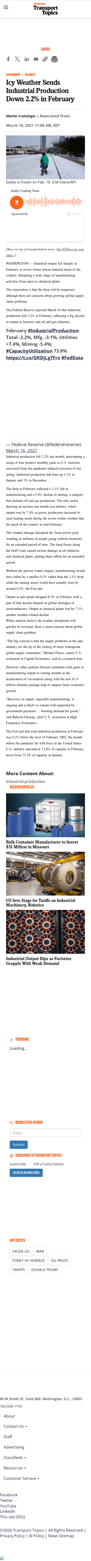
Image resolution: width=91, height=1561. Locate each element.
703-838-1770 (11, 1406)
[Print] (54, 59)
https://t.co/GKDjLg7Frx (33, 357)
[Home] (45, 9)
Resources (14, 1468)
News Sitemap (61, 1535)
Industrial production (25, 781)
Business (30, 75)
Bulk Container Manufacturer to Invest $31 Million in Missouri (42, 844)
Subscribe (18, 1164)
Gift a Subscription (48, 1164)
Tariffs (18, 1269)
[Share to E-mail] (36, 59)
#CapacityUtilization (29, 350)
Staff (8, 1436)
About (9, 1416)
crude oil (21, 1251)
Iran (40, 1251)
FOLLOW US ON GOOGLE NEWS (26, 1173)
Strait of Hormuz (28, 1260)
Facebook (8, 1495)
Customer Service (20, 1478)
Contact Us (14, 1426)
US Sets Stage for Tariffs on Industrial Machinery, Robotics (40, 902)
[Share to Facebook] (8, 59)
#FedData (72, 357)
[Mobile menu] (6, 7)
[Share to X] (17, 59)
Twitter (6, 1500)
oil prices (59, 1260)
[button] (45, 59)
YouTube (8, 1506)
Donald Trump (44, 1269)
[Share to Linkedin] (26, 59)
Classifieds (14, 1457)
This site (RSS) (12, 1517)
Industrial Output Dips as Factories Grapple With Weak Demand (38, 960)
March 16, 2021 (21, 451)
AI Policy (36, 1535)
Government (13, 75)
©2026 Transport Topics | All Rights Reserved (41, 1530)
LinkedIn (7, 1511)
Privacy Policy (12, 1535)
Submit (19, 1144)
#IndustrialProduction (53, 330)
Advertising (14, 1447)
